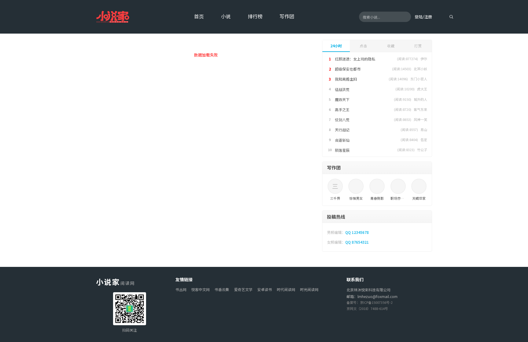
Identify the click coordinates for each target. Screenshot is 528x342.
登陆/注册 (423, 17)
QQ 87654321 (357, 242)
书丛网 (180, 289)
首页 (199, 16)
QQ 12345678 (357, 232)
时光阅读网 (309, 289)
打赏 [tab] (418, 45)
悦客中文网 (200, 289)
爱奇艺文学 (243, 289)
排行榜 (255, 16)
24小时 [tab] (336, 45)
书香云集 (222, 289)
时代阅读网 (286, 289)
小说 (226, 16)
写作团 (287, 16)
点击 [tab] (363, 45)
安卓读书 (264, 289)
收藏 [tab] (390, 45)
